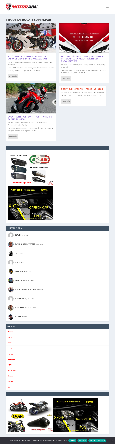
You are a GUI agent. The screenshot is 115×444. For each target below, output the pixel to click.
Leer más (13, 76)
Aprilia (10, 332)
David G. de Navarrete (18, 62)
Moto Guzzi (12, 370)
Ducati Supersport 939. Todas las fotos (82, 89)
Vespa (10, 381)
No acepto (82, 440)
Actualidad (39, 62)
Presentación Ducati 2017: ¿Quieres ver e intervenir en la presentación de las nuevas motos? (82, 58)
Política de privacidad (97, 440)
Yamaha (11, 387)
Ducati (46, 62)
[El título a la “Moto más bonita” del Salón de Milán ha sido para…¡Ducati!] (31, 38)
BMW (10, 337)
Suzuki (10, 376)
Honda (10, 354)
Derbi (10, 343)
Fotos (90, 93)
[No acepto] (112, 441)
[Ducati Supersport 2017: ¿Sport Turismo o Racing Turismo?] (31, 98)
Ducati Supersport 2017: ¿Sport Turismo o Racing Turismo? (30, 118)
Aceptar (72, 440)
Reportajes (11, 125)
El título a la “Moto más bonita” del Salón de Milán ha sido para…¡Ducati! (28, 57)
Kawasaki (11, 359)
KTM (10, 365)
